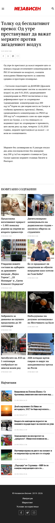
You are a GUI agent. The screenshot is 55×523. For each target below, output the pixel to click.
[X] (27, 512)
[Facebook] (21, 512)
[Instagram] (34, 512)
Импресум (27, 498)
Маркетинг (27, 502)
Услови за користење (28, 506)
